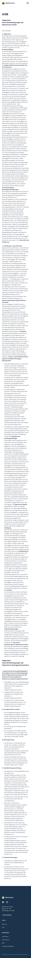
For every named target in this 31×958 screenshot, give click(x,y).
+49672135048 (6, 915)
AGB (3, 943)
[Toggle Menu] (27, 3)
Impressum (5, 936)
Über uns (4, 924)
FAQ (3, 927)
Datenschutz (5, 940)
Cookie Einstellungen (8, 946)
